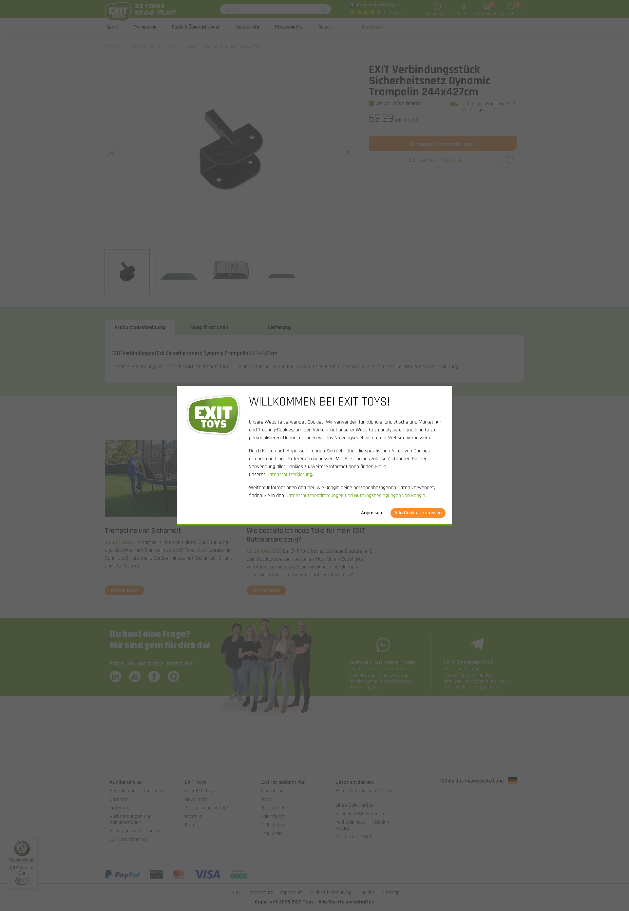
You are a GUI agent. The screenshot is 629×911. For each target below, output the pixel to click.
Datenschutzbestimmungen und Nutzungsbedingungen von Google (355, 495)
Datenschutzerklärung (289, 474)
